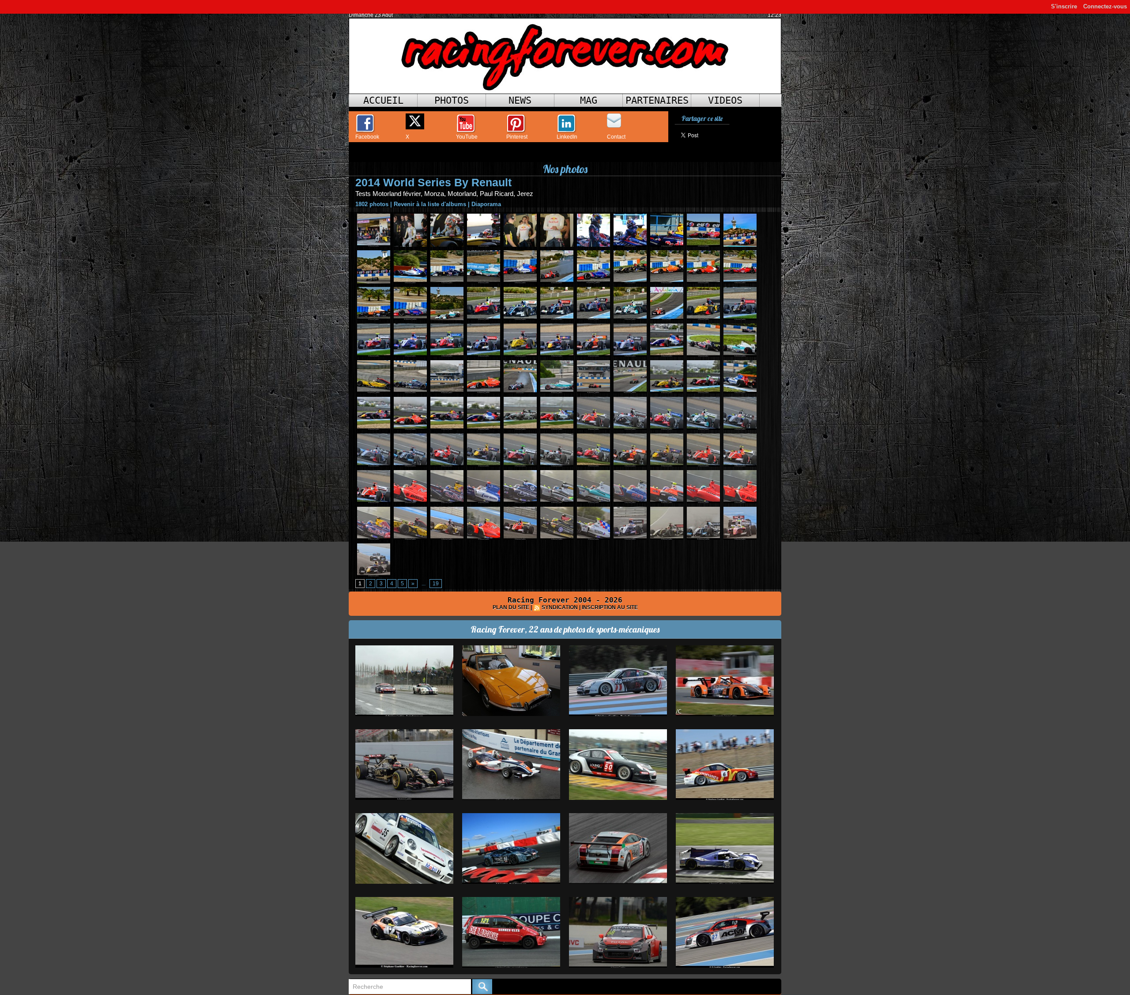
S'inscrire (1064, 6)
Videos (725, 100)
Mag (588, 100)
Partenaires (657, 100)
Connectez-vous (1105, 6)
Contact (616, 137)
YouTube (467, 137)
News (519, 100)
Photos (451, 100)
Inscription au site (610, 607)
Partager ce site (702, 118)
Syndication (560, 607)
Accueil (383, 100)
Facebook (367, 137)
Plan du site (511, 607)
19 (436, 583)
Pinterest (516, 137)
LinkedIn (567, 137)
